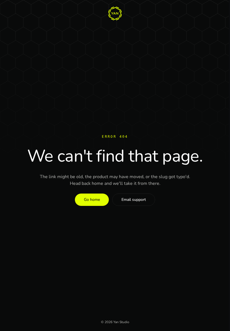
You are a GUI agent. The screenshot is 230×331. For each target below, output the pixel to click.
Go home (92, 199)
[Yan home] (115, 13)
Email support (133, 199)
